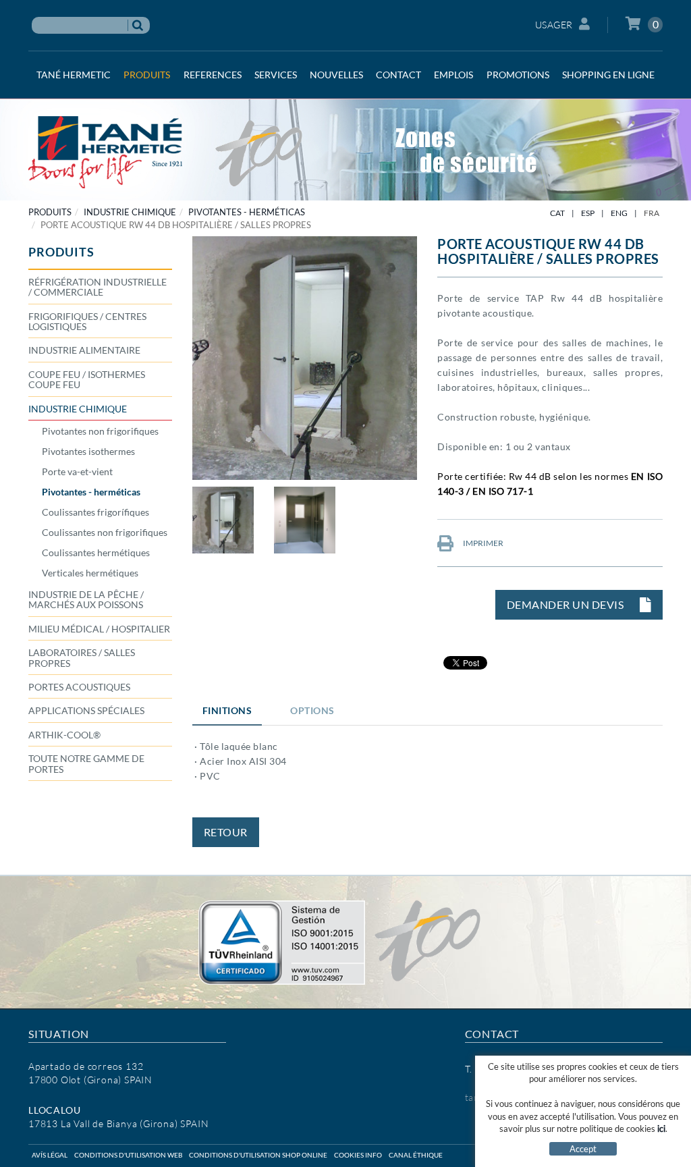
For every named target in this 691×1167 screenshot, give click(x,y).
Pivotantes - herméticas (246, 212)
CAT (557, 213)
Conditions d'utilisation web (128, 1155)
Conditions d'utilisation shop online (258, 1155)
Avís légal (49, 1155)
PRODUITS (50, 212)
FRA (651, 213)
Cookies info (358, 1155)
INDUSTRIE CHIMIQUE (130, 212)
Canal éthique (416, 1155)
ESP (588, 213)
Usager (554, 24)
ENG (619, 213)
